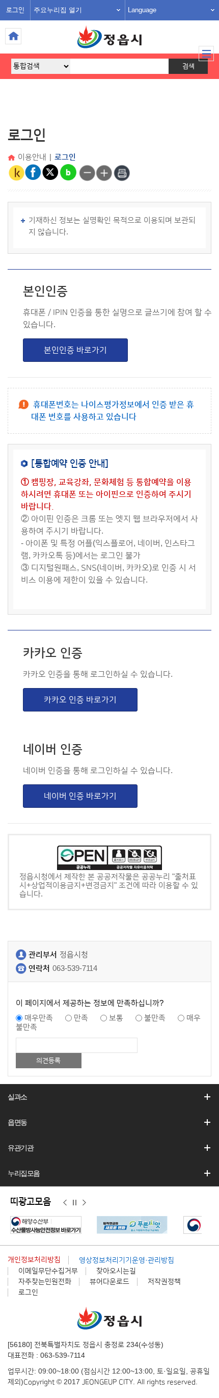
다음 (84, 1202)
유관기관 (20, 1148)
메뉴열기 (206, 53)
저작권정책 (164, 1282)
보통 (116, 1018)
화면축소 (87, 172)
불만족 (155, 1018)
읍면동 (17, 1122)
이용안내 (32, 157)
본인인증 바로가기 (75, 350)
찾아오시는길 (116, 1271)
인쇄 (121, 172)
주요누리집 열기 (58, 10)
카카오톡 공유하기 (16, 172)
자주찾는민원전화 (44, 1282)
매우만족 (38, 1018)
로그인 (15, 10)
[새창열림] (48, 1224)
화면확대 (104, 172)
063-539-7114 (74, 968)
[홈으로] (13, 158)
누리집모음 (24, 1173)
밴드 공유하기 (68, 172)
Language (142, 10)
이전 (65, 1202)
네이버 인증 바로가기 (80, 796)
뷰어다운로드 (109, 1282)
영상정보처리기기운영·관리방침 (126, 1260)
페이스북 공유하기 (33, 172)
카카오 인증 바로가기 (80, 699)
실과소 (17, 1097)
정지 (74, 1202)
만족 (81, 1018)
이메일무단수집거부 (48, 1271)
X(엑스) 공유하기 (51, 172)
